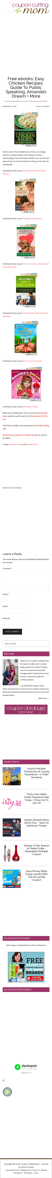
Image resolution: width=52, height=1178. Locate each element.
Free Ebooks (16, 488)
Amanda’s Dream (31, 406)
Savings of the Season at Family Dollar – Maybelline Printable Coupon (36, 850)
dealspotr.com (26, 1072)
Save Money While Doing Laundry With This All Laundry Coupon (36, 875)
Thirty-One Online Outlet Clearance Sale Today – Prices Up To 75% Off (36, 798)
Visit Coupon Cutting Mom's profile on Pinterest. (26, 945)
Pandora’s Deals (16, 444)
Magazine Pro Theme (29, 1170)
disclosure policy (37, 101)
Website (6, 618)
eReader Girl (31, 444)
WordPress (28, 1173)
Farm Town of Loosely (32, 361)
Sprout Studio (27, 1167)
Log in (36, 1173)
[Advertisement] (26, 45)
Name (6, 594)
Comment (7, 568)
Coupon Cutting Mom (26, 8)
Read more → (43, 698)
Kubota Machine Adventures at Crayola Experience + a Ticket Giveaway (36, 773)
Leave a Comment (42, 106)
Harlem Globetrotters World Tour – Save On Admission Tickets (36, 822)
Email (5, 606)
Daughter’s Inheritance (32, 218)
